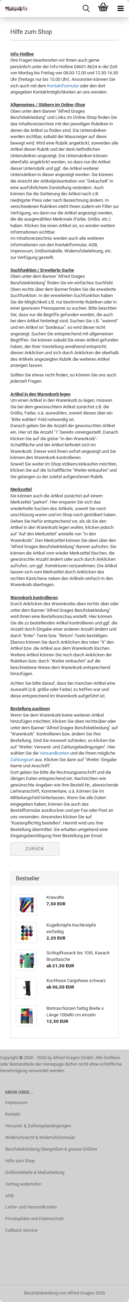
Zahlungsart (22, 759)
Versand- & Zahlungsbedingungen (38, 1125)
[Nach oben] (110, 1291)
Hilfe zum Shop (20, 1160)
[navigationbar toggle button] (120, 8)
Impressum (16, 1102)
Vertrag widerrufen (23, 1184)
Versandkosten (54, 753)
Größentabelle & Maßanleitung (34, 1172)
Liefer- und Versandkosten (31, 1207)
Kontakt (12, 1114)
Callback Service (21, 1230)
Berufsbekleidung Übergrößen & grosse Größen (51, 1149)
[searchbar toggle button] (86, 8)
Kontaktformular (63, 85)
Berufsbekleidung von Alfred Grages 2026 (64, 1292)
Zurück (34, 848)
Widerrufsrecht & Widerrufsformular (40, 1137)
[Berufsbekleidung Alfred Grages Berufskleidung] (14, 8)
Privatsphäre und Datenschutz (34, 1218)
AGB (9, 1195)
